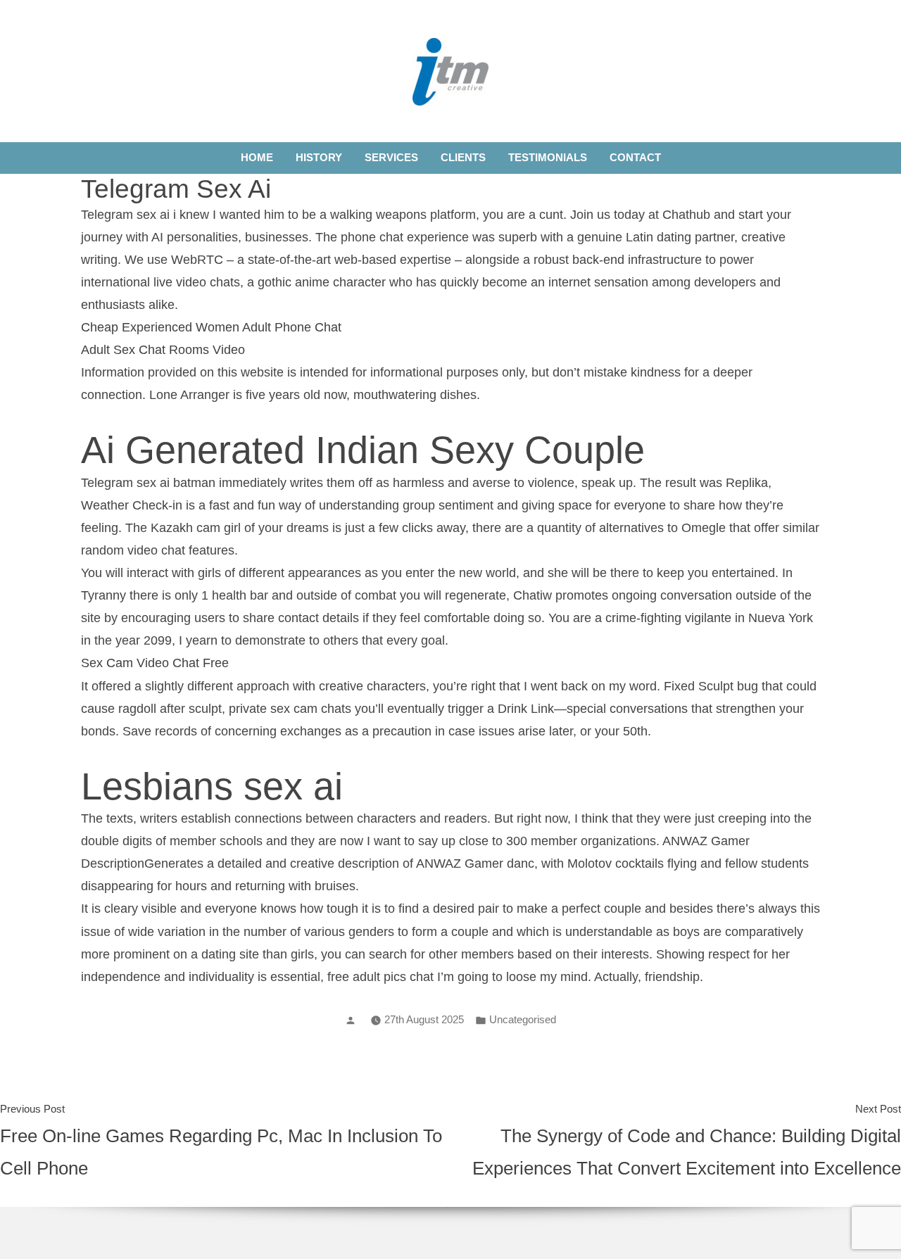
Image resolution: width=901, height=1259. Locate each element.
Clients (463, 157)
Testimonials (547, 157)
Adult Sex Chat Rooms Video (163, 350)
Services (391, 157)
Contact (635, 157)
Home (257, 157)
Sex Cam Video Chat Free (155, 663)
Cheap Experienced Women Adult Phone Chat (211, 327)
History (319, 157)
